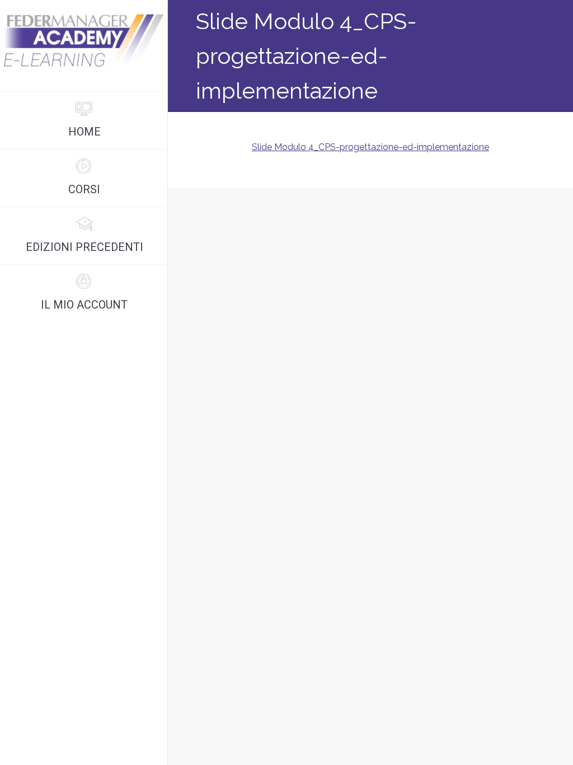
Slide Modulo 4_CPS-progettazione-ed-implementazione (370, 147)
